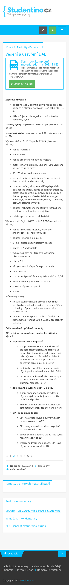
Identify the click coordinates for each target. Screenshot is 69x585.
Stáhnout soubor (23, 83)
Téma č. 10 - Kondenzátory (21, 518)
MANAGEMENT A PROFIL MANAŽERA (39, 511)
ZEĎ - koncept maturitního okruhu (26, 526)
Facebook (12, 553)
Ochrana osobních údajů (47, 566)
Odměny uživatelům (49, 570)
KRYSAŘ (10, 511)
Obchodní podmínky (16, 566)
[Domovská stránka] (27, 11)
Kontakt (8, 570)
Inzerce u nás (25, 570)
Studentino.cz (28, 580)
